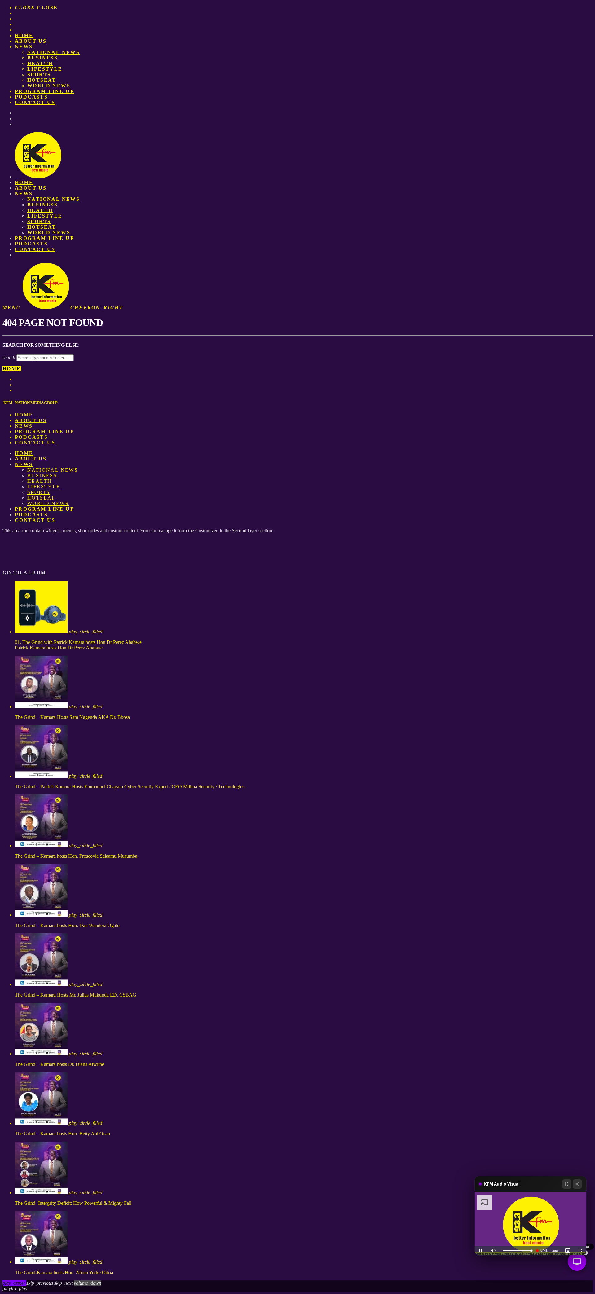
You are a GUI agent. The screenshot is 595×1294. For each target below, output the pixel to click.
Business (42, 57)
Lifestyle (45, 69)
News (24, 46)
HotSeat (41, 80)
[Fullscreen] (566, 1184)
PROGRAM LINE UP (44, 91)
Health (40, 63)
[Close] (577, 1184)
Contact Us (35, 102)
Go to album (24, 572)
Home (24, 35)
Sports (39, 74)
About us (30, 41)
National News (53, 52)
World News (48, 85)
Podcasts (31, 96)
